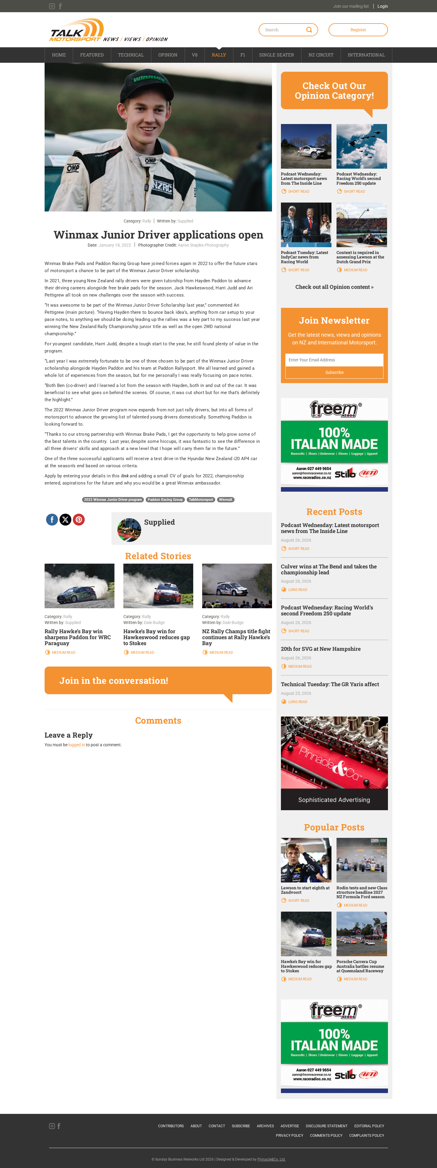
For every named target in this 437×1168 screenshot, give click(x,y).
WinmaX (225, 500)
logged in (76, 744)
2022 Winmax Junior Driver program (113, 500)
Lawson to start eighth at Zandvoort (305, 890)
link (125, 476)
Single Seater (276, 55)
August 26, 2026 (296, 540)
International (366, 55)
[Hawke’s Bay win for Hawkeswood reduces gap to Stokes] (306, 933)
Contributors (171, 1126)
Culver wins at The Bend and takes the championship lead (329, 569)
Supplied (185, 221)
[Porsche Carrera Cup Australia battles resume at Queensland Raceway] (362, 933)
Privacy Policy (289, 1135)
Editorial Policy (369, 1126)
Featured (92, 55)
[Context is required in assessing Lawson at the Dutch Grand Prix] (362, 224)
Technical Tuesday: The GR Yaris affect (330, 684)
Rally (219, 55)
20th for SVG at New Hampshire (321, 648)
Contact (217, 1126)
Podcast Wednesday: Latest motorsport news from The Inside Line (304, 178)
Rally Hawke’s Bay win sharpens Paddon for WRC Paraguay (78, 637)
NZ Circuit (321, 55)
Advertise (290, 1126)
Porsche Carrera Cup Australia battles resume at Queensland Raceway (360, 966)
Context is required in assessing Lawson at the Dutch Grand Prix (360, 257)
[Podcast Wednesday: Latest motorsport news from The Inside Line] (306, 145)
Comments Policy (326, 1135)
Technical (131, 55)
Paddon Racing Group (165, 500)
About (196, 1126)
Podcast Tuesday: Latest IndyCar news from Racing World (304, 257)
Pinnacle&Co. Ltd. (271, 1159)
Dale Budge (154, 622)
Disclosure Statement (327, 1126)
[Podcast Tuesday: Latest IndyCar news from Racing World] (306, 224)
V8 (194, 55)
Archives (265, 1126)
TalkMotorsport (201, 500)
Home (59, 55)
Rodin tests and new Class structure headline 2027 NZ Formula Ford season (362, 892)
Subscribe (241, 1126)
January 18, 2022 (115, 245)
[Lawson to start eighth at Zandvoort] (306, 859)
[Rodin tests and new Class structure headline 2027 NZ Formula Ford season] (362, 859)
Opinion (167, 55)
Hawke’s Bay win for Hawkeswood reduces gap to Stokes (156, 637)
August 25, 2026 (296, 693)
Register (358, 29)
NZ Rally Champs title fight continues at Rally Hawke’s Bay (236, 637)
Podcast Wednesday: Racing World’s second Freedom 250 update (359, 178)
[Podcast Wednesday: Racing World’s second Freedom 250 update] (362, 145)
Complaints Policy (366, 1135)
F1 (242, 55)
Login (383, 6)
